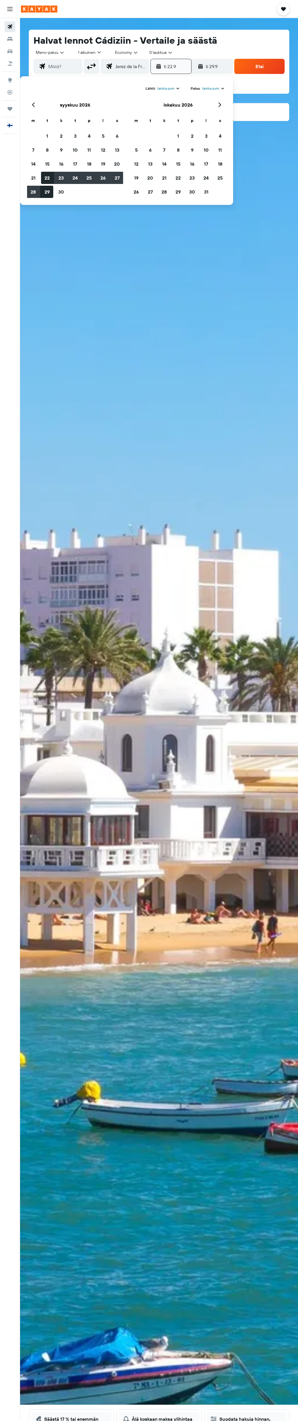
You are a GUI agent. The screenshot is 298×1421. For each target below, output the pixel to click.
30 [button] (61, 192)
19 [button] (103, 164)
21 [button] (33, 178)
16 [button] (61, 164)
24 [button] (75, 178)
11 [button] (89, 150)
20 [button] (117, 164)
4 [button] (89, 136)
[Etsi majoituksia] (9, 39)
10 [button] (75, 150)
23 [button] (61, 178)
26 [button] (103, 178)
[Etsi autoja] (9, 51)
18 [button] (89, 164)
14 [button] (33, 164)
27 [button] (117, 178)
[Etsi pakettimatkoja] (9, 63)
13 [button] (117, 150)
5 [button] (103, 136)
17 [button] (75, 164)
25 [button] (89, 178)
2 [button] (61, 136)
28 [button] (33, 192)
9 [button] (61, 150)
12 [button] (103, 150)
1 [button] (47, 136)
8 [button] (47, 150)
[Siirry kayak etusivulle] (39, 9)
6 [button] (117, 136)
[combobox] (127, 52)
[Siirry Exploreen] (9, 80)
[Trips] (9, 109)
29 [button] (47, 192)
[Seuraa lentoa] (9, 92)
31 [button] (206, 192)
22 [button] (47, 178)
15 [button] (47, 164)
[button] (9, 9)
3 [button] (75, 136)
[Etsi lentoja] (9, 27)
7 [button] (33, 150)
